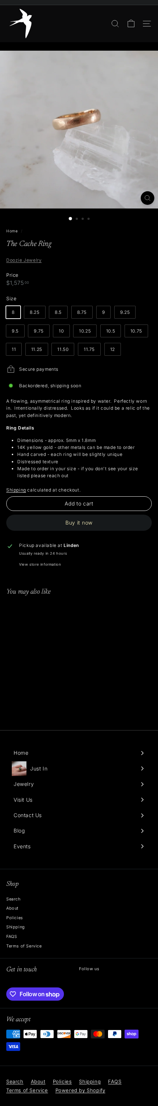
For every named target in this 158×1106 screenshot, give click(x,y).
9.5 (15, 331)
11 (14, 349)
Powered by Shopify (80, 1090)
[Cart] (131, 24)
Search (13, 899)
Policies (14, 917)
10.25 (85, 331)
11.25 (36, 349)
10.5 (110, 331)
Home (12, 231)
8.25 (34, 312)
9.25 (125, 312)
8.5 (58, 312)
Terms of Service (24, 946)
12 (112, 349)
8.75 (82, 312)
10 (61, 331)
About (12, 908)
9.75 (38, 331)
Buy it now (79, 522)
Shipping (16, 490)
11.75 (89, 349)
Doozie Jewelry (24, 260)
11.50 (62, 349)
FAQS (11, 936)
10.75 (136, 331)
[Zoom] (147, 198)
